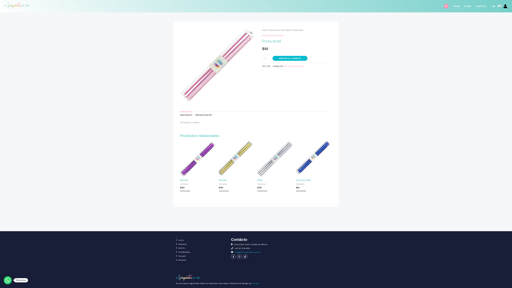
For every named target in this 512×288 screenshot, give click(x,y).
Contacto (481, 6)
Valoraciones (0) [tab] (203, 114)
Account (182, 260)
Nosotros (182, 244)
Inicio (265, 30)
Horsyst (182, 256)
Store (467, 6)
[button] (251, 33)
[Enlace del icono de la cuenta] (505, 6)
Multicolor (275, 30)
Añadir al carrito (290, 58)
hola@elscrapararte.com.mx (247, 252)
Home (456, 6)
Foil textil (286, 30)
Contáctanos (184, 252)
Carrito (181, 248)
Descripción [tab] (186, 114)
